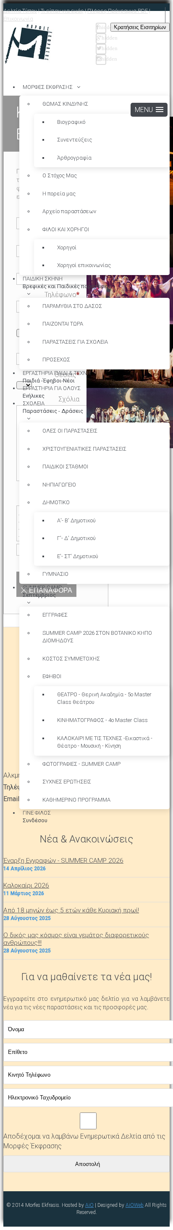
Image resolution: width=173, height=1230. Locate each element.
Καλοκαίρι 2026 (26, 885)
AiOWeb (135, 1205)
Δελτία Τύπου (20, 11)
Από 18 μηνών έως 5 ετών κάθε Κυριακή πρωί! (71, 910)
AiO (89, 1205)
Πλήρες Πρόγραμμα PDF (117, 11)
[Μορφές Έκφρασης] (28, 44)
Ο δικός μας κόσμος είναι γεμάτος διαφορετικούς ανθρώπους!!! (76, 939)
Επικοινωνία (18, 19)
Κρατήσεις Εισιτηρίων (140, 27)
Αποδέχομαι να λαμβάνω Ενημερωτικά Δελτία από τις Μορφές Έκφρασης (84, 1141)
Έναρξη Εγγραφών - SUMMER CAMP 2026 (63, 860)
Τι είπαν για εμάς (62, 11)
